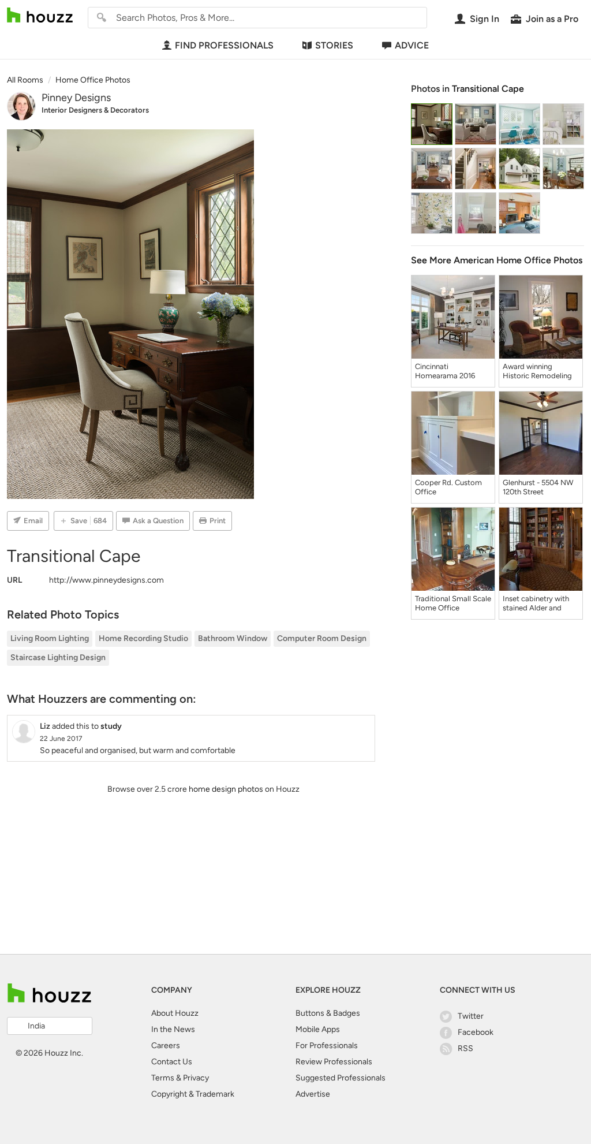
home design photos (226, 789)
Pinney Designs (76, 97)
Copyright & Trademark (192, 1094)
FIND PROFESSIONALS (224, 45)
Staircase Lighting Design (58, 657)
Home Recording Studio (143, 638)
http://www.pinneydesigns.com (106, 580)
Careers (165, 1045)
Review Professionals (334, 1062)
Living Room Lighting (49, 638)
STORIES (334, 45)
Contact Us (171, 1062)
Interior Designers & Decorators (95, 110)
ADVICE (412, 45)
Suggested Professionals (341, 1078)
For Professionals (327, 1045)
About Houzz (175, 1013)
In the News (173, 1029)
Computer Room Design (321, 638)
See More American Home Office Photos (496, 260)
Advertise (313, 1094)
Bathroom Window (232, 638)
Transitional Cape (488, 88)
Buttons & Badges (328, 1013)
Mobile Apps (318, 1029)
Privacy (196, 1078)
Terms (162, 1078)
